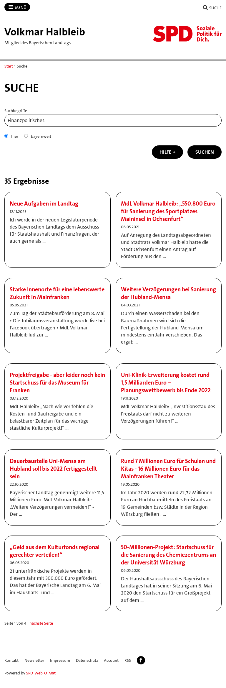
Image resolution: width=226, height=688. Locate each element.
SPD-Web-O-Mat (41, 673)
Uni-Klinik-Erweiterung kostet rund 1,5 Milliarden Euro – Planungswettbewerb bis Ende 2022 (166, 382)
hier (14, 136)
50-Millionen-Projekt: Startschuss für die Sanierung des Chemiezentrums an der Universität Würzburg (168, 554)
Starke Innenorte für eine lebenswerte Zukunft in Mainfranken (57, 293)
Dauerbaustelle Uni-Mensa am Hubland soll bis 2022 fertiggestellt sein (53, 468)
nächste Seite (41, 623)
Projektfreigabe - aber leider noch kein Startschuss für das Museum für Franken (57, 382)
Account (111, 660)
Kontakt (11, 660)
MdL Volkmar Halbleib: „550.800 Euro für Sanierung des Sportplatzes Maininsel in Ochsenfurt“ (168, 211)
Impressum (60, 660)
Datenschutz (87, 660)
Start (8, 66)
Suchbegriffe (15, 110)
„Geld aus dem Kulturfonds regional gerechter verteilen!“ (54, 551)
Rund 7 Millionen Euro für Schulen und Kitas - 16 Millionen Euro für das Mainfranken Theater (168, 468)
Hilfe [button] (165, 152)
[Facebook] (141, 660)
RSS (127, 660)
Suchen (204, 152)
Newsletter (34, 660)
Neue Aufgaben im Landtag (44, 203)
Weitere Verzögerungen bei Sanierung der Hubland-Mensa (168, 293)
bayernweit (41, 136)
